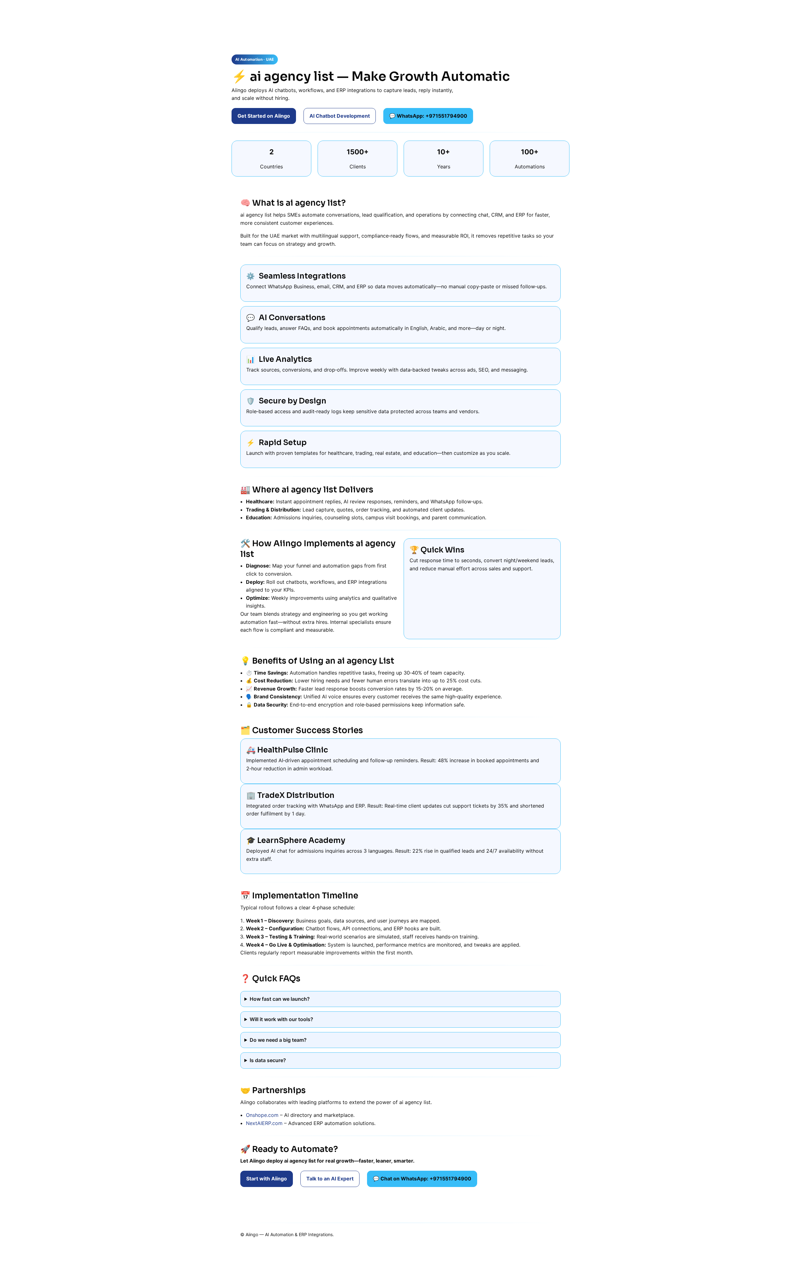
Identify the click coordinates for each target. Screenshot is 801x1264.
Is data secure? (268, 1060)
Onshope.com (262, 1115)
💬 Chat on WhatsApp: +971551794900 (422, 1178)
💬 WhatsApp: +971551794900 (428, 116)
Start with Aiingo (266, 1178)
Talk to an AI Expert (330, 1178)
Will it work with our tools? (281, 1019)
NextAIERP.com (264, 1123)
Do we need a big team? (278, 1040)
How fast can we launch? (280, 999)
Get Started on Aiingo (263, 116)
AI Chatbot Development (339, 116)
